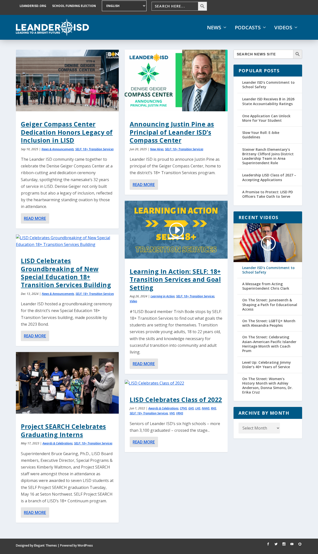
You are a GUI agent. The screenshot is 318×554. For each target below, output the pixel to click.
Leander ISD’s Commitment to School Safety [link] (268, 84)
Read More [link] (35, 218)
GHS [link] (191, 408)
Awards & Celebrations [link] (57, 443)
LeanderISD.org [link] (33, 6)
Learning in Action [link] (163, 296)
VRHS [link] (179, 413)
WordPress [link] (85, 545)
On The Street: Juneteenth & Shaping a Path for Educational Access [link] (269, 304)
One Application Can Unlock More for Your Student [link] (266, 118)
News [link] (214, 27)
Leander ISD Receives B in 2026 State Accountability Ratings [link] (268, 101)
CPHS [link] (183, 408)
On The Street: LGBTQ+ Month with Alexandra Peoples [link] (268, 323)
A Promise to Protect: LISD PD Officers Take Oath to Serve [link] (267, 194)
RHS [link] (213, 408)
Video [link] (133, 301)
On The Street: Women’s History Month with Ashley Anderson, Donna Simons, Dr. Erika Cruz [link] (267, 386)
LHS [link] (197, 408)
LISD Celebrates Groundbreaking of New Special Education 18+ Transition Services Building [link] (66, 272)
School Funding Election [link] (74, 6)
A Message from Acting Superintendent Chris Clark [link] (265, 286)
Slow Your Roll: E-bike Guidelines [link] (260, 134)
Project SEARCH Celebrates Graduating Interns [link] (63, 430)
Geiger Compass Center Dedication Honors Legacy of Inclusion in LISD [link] (67, 132)
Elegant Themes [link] (45, 545)
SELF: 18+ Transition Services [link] (94, 149)
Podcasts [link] (248, 27)
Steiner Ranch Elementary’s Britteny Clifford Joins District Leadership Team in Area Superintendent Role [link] (268, 156)
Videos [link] (283, 27)
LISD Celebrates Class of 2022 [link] (176, 399)
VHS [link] (172, 413)
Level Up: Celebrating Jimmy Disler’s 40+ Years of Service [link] (266, 364)
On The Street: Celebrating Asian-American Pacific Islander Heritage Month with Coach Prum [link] (269, 344)
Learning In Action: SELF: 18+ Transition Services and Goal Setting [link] (175, 279)
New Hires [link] (156, 149)
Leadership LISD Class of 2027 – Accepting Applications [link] (269, 177)
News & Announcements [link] (57, 149)
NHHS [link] (205, 408)
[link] (52, 27)
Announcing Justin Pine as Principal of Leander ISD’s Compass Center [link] (172, 132)
